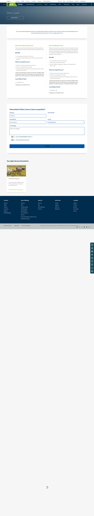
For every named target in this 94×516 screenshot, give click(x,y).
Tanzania (75, 205)
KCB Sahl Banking (7, 212)
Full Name (12, 112)
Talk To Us (77, 1)
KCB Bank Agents (24, 207)
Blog (64, 1)
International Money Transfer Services (28, 216)
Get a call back (14, 17)
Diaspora (5, 211)
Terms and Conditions (26, 225)
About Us (60, 1)
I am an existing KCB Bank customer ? (23, 136)
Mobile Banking (24, 211)
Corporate (6, 209)
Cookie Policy (16, 225)
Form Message (13, 125)
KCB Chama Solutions (25, 218)
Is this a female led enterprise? (22, 140)
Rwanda (75, 207)
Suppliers (57, 205)
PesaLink (22, 214)
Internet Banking (70, 1)
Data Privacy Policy (7, 225)
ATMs (22, 205)
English (8, 1)
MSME (5, 205)
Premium (5, 207)
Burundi (74, 211)
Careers (56, 203)
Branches (23, 203)
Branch (50, 119)
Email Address (13, 119)
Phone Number (51, 112)
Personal (5, 203)
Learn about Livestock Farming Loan (15, 189)
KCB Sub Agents (24, 209)
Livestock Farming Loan (13, 178)
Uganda (75, 203)
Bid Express (57, 209)
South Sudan (75, 209)
